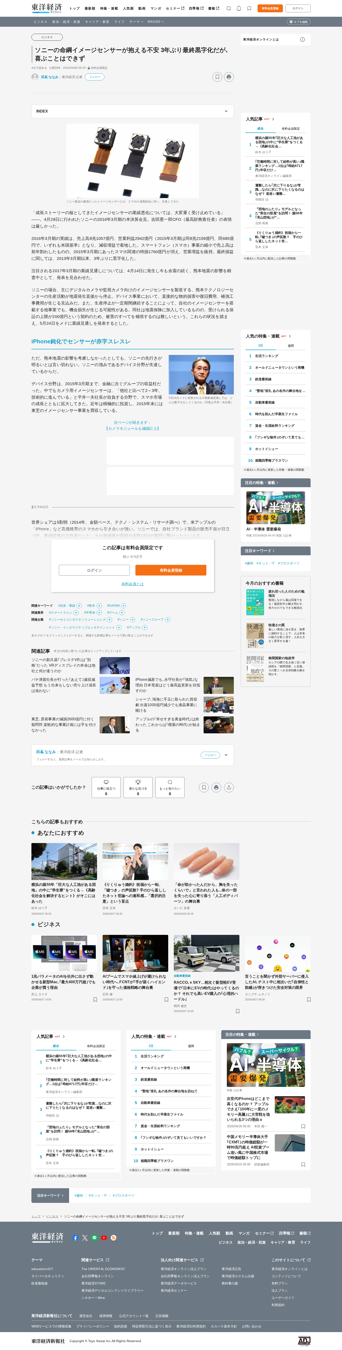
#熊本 (91, 605)
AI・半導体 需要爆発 (263, 529)
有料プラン (280, 1283)
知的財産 (120, 1326)
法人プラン (280, 1290)
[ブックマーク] (217, 77)
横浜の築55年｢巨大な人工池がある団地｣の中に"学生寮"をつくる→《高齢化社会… (279, 142)
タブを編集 (301, 21)
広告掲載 (161, 1316)
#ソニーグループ (152, 619)
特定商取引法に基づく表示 (151, 1326)
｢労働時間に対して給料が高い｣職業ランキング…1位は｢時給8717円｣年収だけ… (280, 166)
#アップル (134, 627)
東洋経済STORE (93, 1283)
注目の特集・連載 (260, 483)
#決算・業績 (66, 605)
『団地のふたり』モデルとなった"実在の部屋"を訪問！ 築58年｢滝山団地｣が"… (279, 213)
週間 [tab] (291, 345)
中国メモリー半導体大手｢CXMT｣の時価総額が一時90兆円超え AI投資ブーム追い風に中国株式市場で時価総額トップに (248, 1147)
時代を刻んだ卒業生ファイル (276, 414)
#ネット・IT (266, 563)
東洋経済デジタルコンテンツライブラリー (112, 1290)
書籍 (211, 8)
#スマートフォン (60, 612)
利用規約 (278, 1305)
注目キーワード (258, 551)
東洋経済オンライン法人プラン (184, 1269)
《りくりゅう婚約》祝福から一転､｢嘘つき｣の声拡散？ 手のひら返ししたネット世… (279, 237)
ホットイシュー (266, 449)
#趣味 (249, 563)
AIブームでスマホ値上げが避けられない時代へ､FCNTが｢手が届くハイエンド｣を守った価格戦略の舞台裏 (134, 981)
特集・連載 (109, 8)
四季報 (194, 8)
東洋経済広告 (231, 1269)
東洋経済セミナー (174, 1290)
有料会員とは (132, 584)
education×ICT (42, 1269)
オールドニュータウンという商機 (280, 367)
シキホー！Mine (93, 1298)
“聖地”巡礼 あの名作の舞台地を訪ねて (280, 391)
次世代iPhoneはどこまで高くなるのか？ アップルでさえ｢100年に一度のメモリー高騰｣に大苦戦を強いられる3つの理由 (248, 1109)
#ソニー (123, 619)
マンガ (156, 8)
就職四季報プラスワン (271, 460)
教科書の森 (230, 1283)
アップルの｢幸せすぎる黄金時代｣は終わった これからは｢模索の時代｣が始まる (167, 724)
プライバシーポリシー (92, 1326)
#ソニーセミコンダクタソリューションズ (77, 619)
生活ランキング (266, 356)
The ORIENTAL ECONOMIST (103, 1269)
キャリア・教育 (97, 21)
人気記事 (254, 119)
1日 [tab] (260, 345)
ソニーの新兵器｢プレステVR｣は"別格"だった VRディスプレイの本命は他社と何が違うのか (63, 665)
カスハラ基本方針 (224, 1326)
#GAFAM (113, 605)
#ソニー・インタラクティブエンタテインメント (82, 627)
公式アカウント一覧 (134, 1316)
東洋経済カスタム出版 (238, 1276)
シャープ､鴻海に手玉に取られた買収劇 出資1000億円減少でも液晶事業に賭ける (166, 704)
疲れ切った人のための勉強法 (286, 593)
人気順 (128, 8)
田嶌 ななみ (50, 77)
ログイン (298, 8)
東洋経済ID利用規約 (191, 1326)
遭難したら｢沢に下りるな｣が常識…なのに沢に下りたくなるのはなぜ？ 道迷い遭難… (280, 189)
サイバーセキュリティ (47, 1276)
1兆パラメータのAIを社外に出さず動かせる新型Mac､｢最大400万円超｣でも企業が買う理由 (63, 981)
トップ (74, 8)
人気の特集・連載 (263, 336)
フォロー (94, 77)
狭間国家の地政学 (281, 658)
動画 (142, 8)
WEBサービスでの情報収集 (51, 1326)
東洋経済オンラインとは (261, 39)
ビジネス (41, 21)
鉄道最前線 (263, 379)
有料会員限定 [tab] (291, 128)
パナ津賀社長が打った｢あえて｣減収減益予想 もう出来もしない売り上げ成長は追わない (63, 685)
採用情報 (105, 1316)
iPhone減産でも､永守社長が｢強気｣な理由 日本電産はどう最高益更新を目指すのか (167, 685)
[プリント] (229, 77)
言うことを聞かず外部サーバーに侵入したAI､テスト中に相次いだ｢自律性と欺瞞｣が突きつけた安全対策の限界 (277, 981)
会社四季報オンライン (97, 1276)
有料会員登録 (270, 8)
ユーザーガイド (283, 1298)
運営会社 (85, 1316)
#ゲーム (112, 612)
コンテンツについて (286, 1276)
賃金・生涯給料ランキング (275, 425)
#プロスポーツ (289, 563)
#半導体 (89, 612)
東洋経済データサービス (179, 1283)
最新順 (90, 8)
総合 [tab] (261, 128)
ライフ (119, 21)
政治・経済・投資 (66, 21)
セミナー (173, 8)
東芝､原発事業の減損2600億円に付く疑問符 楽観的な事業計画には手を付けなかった (63, 724)
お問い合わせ (252, 1326)
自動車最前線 (265, 402)
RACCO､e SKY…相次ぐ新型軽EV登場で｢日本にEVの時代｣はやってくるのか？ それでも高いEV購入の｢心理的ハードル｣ (206, 990)
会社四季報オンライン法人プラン (185, 1276)
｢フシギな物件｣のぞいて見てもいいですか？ (280, 437)
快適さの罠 (276, 625)
